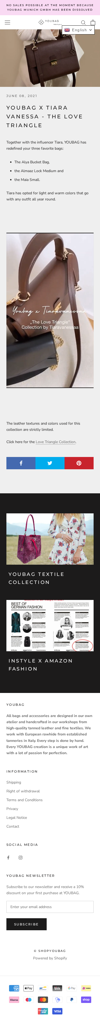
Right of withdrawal (23, 791)
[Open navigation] (7, 22)
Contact (12, 826)
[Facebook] (8, 857)
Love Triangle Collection (55, 441)
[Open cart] (93, 22)
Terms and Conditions (24, 800)
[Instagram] (20, 857)
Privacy (12, 808)
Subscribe (26, 924)
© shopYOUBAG (50, 951)
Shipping (13, 782)
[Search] (83, 22)
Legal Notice (16, 817)
